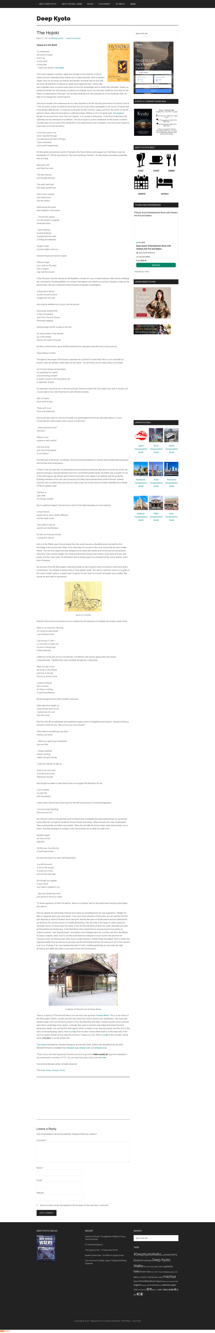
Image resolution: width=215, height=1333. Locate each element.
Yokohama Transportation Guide (171, 482)
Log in (134, 1321)
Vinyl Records (142, 1290)
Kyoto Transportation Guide (156, 449)
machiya (169, 1277)
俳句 (149, 1289)
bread (167, 1254)
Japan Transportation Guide (140, 449)
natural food (169, 1281)
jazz (135, 1277)
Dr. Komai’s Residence (93, 1245)
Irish (152, 1272)
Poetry (62, 1070)
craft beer (147, 1260)
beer (162, 1255)
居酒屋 (171, 1290)
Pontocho (154, 1285)
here (104, 1057)
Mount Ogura (155, 1281)
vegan (173, 1285)
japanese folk (173, 1272)
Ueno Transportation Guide (171, 516)
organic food (145, 1285)
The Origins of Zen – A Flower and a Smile (101, 1250)
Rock (160, 1285)
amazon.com (84, 1048)
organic (138, 1285)
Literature (55, 1070)
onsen (176, 1281)
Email (40, 1180)
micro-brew (144, 1281)
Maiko (136, 1281)
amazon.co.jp (72, 1048)
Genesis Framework (112, 1321)
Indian (148, 1272)
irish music (158, 1272)
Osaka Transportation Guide (171, 449)
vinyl (135, 1289)
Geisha (161, 1267)
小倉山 (165, 1289)
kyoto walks (158, 1277)
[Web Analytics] (5, 1331)
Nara (163, 1281)
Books (48, 1070)
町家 (140, 1294)
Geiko (156, 1267)
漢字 (135, 1295)
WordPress (126, 1321)
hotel (143, 1272)
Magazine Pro (95, 1321)
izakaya (166, 1272)
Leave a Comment (73, 38)
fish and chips (148, 1267)
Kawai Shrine (103, 1015)
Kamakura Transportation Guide (140, 482)
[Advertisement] (83, 1098)
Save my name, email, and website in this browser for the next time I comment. (74, 1205)
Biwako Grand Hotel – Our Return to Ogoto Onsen (104, 1255)
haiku (137, 1271)
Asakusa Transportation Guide (140, 516)
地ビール (155, 1290)
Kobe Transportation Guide (156, 482)
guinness (168, 1266)
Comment (42, 1140)
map (74, 1031)
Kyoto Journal (147, 1277)
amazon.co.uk (101, 1048)
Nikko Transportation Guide (156, 516)
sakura (166, 1285)
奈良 (160, 1290)
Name (40, 1168)
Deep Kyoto (53, 18)
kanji (139, 1277)
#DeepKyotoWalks (147, 1254)
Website (40, 1193)
